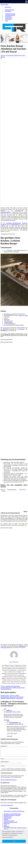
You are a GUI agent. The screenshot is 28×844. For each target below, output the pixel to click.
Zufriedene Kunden (10, 15)
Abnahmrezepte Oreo (6, 687)
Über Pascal (8, 19)
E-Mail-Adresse (5, 761)
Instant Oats (9, 314)
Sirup (17, 325)
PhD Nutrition (7, 811)
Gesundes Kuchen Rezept (18, 687)
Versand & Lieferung (9, 820)
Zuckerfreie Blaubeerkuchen (13, 223)
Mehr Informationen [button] (7, 837)
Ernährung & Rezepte (10, 686)
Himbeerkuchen (15, 224)
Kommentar (4, 746)
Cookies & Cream (22, 315)
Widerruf (6, 819)
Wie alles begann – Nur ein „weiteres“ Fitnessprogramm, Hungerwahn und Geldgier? (12, 696)
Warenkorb (6, 826)
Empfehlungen (9, 18)
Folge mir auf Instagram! (7, 805)
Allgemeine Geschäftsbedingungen (12, 813)
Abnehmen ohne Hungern (18, 811)
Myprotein (21, 329)
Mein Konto (7, 823)
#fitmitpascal (22, 646)
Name (3, 758)
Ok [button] (14, 841)
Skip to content (4, 4)
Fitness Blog (8, 16)
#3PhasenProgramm (10, 13)
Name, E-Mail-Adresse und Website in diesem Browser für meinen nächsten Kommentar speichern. (13, 769)
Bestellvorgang (7, 818)
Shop (6, 20)
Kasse (5, 825)
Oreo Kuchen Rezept (6, 689)
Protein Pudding (9, 322)
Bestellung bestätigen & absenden (12, 815)
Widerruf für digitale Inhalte (10, 822)
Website (3, 766)
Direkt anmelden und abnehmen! (9, 779)
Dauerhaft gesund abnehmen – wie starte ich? (12, 698)
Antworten (6, 719)
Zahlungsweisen (8, 816)
